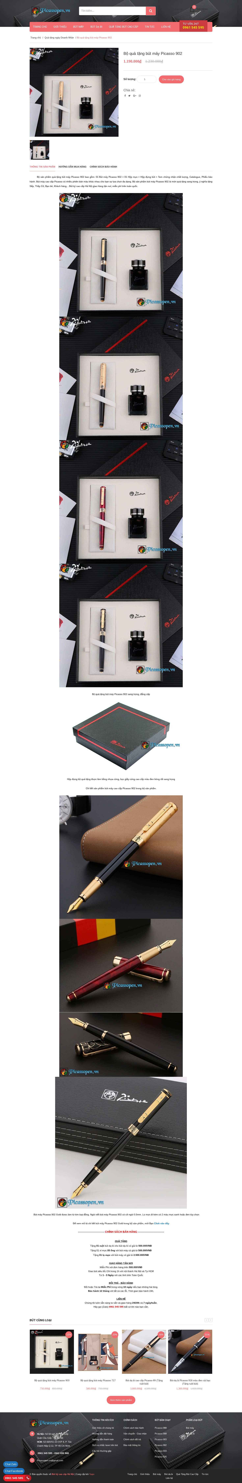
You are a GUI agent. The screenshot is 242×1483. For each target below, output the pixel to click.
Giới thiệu (60, 26)
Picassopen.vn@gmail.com (50, 1460)
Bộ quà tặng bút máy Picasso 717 (98, 1380)
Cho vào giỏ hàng (171, 79)
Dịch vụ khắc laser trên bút (105, 1445)
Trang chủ (40, 26)
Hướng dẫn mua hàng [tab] (72, 166)
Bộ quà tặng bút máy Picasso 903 (51, 1380)
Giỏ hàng (202, 9)
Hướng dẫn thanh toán (103, 1439)
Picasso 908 (161, 1433)
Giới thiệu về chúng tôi (103, 1428)
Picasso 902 (161, 1445)
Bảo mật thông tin (131, 1445)
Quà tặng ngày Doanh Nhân (59, 37)
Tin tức (150, 26)
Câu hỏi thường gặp (101, 1451)
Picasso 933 (161, 1451)
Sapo (91, 1474)
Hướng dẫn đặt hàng (102, 1433)
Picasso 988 (161, 1428)
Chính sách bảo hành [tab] (103, 166)
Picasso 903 (161, 1439)
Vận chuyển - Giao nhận (135, 1433)
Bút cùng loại (41, 1320)
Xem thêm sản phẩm (121, 1400)
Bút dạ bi (96, 26)
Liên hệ (166, 26)
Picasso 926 (161, 1456)
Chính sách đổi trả (132, 1439)
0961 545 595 (14, 1478)
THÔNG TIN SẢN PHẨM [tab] (42, 166)
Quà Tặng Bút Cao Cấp (123, 26)
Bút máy (78, 26)
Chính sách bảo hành (133, 1428)
